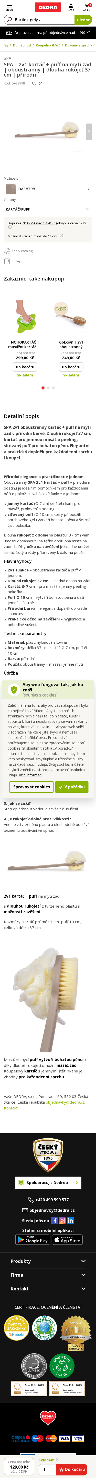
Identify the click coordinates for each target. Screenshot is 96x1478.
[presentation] (7, 132)
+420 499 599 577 (52, 1200)
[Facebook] (54, 1220)
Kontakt (11, 1107)
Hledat (83, 19)
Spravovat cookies (31, 786)
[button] (43, 388)
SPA (7, 58)
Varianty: (10, 200)
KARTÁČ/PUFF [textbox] (18, 209)
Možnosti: (11, 178)
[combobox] (48, 209)
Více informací (30, 775)
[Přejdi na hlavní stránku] (48, 7)
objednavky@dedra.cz (65, 1102)
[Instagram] (62, 1221)
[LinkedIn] (70, 1220)
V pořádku (74, 786)
